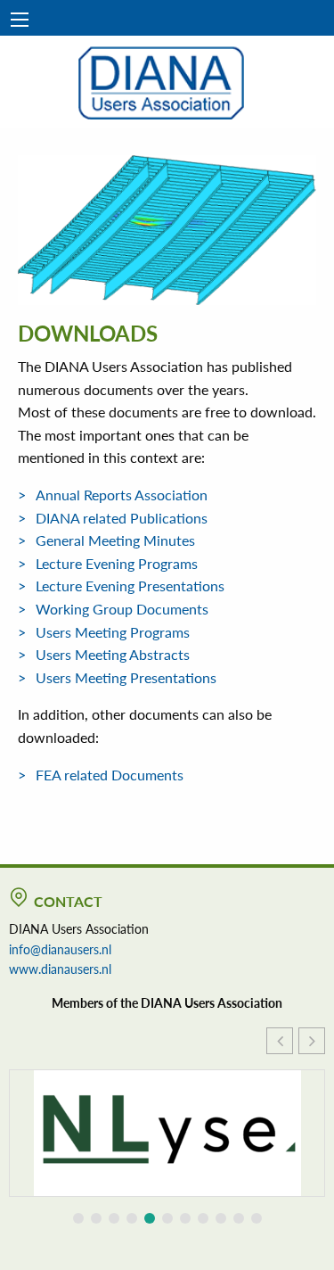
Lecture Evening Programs (117, 563)
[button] (311, 1040)
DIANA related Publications (122, 517)
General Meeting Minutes (115, 540)
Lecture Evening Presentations (130, 585)
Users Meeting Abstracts (113, 654)
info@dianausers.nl (60, 949)
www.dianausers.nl (60, 968)
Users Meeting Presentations (126, 677)
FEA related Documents (109, 774)
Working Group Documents (122, 608)
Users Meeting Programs (113, 632)
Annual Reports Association (122, 494)
